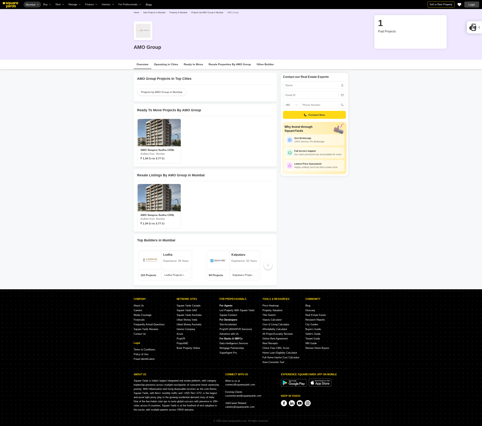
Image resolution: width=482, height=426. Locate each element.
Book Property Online (188, 348)
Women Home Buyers (317, 348)
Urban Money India (187, 319)
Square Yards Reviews (146, 329)
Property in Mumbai (178, 12)
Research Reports (315, 319)
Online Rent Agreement (275, 338)
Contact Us (140, 333)
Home (136, 12)
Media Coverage (142, 315)
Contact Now (316, 114)
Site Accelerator (228, 324)
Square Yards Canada (188, 305)
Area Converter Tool (273, 362)
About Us (139, 305)
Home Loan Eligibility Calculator (279, 352)
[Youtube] (300, 403)
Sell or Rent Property (441, 4)
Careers (138, 310)
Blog (307, 305)
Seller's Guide (312, 333)
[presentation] (142, 265)
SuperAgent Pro (228, 352)
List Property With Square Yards (237, 310)
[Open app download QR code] (474, 27)
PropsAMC (182, 343)
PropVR (181, 338)
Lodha (167, 254)
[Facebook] (284, 403)
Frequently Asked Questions (149, 324)
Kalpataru (238, 254)
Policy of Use (141, 354)
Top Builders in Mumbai (156, 240)
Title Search (269, 315)
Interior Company (186, 329)
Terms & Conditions (144, 349)
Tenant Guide (312, 338)
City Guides (311, 324)
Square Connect (228, 315)
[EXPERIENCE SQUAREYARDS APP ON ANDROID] (294, 385)
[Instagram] (308, 403)
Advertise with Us (229, 333)
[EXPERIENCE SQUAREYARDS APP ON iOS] (320, 385)
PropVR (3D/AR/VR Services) (236, 329)
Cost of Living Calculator (275, 324)
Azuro (180, 333)
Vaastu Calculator (272, 319)
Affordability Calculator (274, 329)
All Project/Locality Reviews (277, 333)
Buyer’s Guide (313, 329)
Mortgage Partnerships (232, 348)
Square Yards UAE (187, 310)
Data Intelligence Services (234, 343)
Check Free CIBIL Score (275, 348)
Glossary (310, 310)
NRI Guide (311, 343)
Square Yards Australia (189, 315)
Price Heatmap (270, 305)
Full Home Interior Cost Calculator (280, 357)
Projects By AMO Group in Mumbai (207, 12)
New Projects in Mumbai (154, 12)
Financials (139, 319)
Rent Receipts (270, 343)
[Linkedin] (292, 403)
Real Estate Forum (315, 315)
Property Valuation (272, 310)
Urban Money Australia (189, 324)
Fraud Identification (144, 359)
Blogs (149, 4)
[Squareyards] (10, 5)
